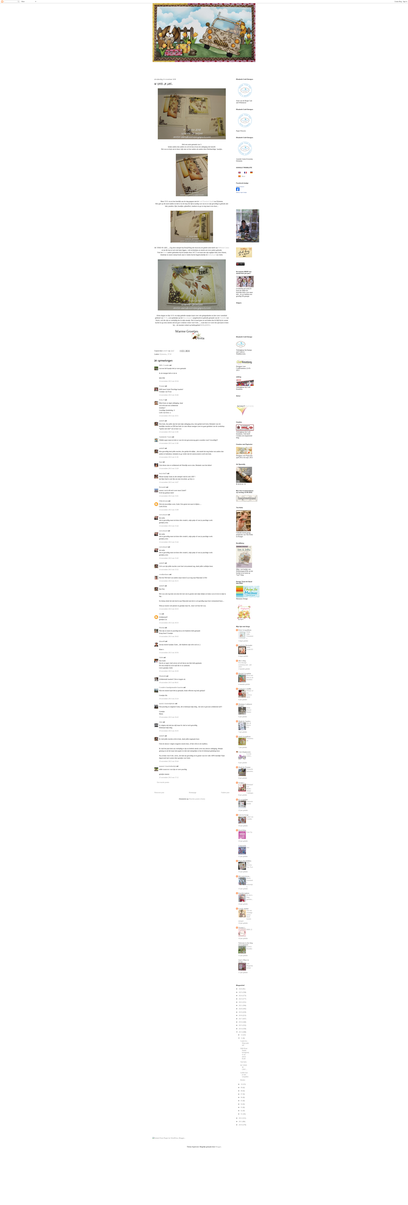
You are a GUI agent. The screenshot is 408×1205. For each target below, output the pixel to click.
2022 (240, 1002)
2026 (240, 989)
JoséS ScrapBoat (244, 736)
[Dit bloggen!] (183, 351)
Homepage (192, 792)
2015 (240, 1025)
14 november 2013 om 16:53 (168, 609)
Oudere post (225, 792)
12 (242, 1035)
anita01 (161, 421)
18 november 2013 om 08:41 (168, 682)
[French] (245, 173)
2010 (240, 1125)
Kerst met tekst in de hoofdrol (249, 677)
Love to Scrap (243, 815)
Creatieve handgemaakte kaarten (171, 687)
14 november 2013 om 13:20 (168, 468)
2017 (240, 1019)
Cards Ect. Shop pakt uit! (244, 1043)
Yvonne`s (241, 927)
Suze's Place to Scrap (243, 961)
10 (242, 1084)
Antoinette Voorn (165, 437)
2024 (240, 995)
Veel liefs (243, 1062)
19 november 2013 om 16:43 (168, 717)
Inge (160, 462)
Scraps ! (241, 783)
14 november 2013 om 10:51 (168, 416)
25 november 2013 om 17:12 (168, 777)
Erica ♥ (161, 400)
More (243, 176)
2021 (240, 1005)
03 (242, 1107)
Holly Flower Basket (248, 710)
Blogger (218, 1147)
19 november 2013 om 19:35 (168, 731)
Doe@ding (242, 830)
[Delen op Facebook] (187, 351)
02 (242, 1111)
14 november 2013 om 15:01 (168, 496)
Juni (247, 847)
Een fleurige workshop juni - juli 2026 (244, 665)
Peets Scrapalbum (244, 630)
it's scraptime (243, 799)
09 (242, 1087)
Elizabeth (162, 676)
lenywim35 (163, 473)
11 (242, 1038)
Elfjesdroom (163, 501)
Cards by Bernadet (245, 645)
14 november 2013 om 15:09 (168, 510)
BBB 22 (249, 929)
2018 (240, 1015)
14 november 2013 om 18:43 (168, 636)
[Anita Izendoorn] (237, 190)
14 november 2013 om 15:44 (168, 526)
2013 (240, 1032)
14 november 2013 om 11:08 (168, 443)
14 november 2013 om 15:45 (168, 558)
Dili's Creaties (164, 365)
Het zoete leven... (244, 876)
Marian (161, 628)
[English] (239, 173)
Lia (160, 614)
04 (242, 1104)
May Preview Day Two (249, 865)
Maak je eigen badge (241, 192)
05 (242, 1101)
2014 (240, 1029)
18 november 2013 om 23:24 (168, 699)
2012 (240, 1118)
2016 (240, 1022)
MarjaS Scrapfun (244, 673)
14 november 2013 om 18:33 (168, 623)
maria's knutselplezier (167, 703)
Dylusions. (163, 354)
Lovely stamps (243, 908)
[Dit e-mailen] (181, 351)
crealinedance (164, 574)
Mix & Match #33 (248, 725)
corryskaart (163, 515)
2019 (240, 1012)
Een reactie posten (163, 782)
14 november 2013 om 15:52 (168, 569)
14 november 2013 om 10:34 (168, 381)
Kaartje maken (243, 893)
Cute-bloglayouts (244, 752)
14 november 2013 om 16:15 (168, 581)
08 (242, 1091)
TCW (169, 354)
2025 (240, 992)
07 (242, 1094)
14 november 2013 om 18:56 (168, 652)
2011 (240, 1121)
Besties (242, 1080)
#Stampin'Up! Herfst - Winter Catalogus (249, 789)
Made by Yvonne (244, 767)
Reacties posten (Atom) (197, 799)
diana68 (162, 641)
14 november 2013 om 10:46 (168, 395)
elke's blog (242, 661)
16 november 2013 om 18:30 (168, 671)
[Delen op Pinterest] (189, 351)
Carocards (242, 846)
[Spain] (239, 176)
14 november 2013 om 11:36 (168, 457)
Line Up (249, 832)
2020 (240, 1009)
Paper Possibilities (244, 861)
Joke (160, 722)
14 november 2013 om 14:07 (168, 482)
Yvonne (161, 386)
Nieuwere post (159, 792)
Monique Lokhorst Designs (245, 705)
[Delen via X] (185, 351)
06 (242, 1097)
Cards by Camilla (244, 689)
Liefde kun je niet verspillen (244, 1075)
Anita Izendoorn (240, 186)
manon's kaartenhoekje (167, 766)
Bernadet (162, 487)
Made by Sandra (244, 721)
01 (242, 1114)
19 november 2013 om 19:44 (168, 761)
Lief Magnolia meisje (249, 966)
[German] (251, 173)
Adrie (161, 657)
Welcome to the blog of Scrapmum (245, 944)
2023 (240, 999)
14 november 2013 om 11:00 (168, 432)
